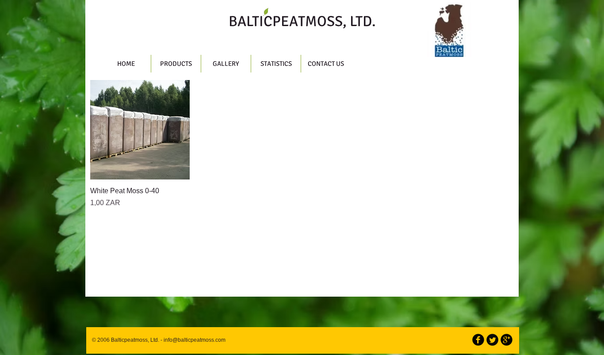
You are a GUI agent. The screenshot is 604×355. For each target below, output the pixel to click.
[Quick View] (140, 129)
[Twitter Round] (492, 340)
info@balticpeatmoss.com (195, 340)
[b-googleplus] (506, 340)
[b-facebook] (478, 340)
